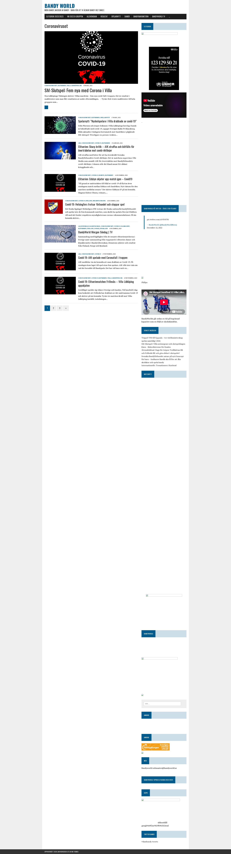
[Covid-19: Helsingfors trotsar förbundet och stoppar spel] (54, 212)
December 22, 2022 (154, 227)
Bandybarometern (140, 16)
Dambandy (125, 226)
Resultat (104, 16)
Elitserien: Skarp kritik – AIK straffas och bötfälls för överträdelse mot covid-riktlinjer (106, 148)
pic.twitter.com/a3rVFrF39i (158, 219)
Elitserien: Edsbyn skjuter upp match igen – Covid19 (105, 179)
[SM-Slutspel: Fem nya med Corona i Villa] (91, 82)
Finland (89, 201)
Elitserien (62, 85)
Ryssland (104, 228)
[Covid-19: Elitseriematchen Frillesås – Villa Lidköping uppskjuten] (60, 292)
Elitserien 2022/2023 (54, 16)
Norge (96, 228)
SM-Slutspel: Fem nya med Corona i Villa (78, 90)
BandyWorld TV (158, 16)
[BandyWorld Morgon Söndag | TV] (60, 241)
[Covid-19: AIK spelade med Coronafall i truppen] (60, 268)
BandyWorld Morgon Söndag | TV (95, 232)
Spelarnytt (116, 16)
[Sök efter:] (162, 703)
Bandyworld (95, 226)
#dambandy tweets (149, 841)
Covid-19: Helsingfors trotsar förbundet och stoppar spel (95, 204)
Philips (144, 282)
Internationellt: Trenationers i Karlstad (158, 365)
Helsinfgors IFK (99, 201)
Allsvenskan (92, 16)
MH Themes (75, 852)
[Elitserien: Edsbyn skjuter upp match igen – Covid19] (60, 190)
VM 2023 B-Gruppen (75, 16)
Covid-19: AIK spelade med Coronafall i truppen (102, 257)
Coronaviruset (51, 85)
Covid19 (98, 143)
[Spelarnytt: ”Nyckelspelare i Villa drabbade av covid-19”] (60, 132)
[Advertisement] (163, 140)
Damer (127, 16)
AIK (79, 143)
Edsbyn (101, 175)
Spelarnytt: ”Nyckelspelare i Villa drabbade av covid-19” (107, 121)
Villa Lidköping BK (74, 85)
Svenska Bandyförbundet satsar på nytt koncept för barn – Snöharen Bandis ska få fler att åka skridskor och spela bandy (162, 359)
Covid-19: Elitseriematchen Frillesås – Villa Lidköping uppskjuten (106, 283)
